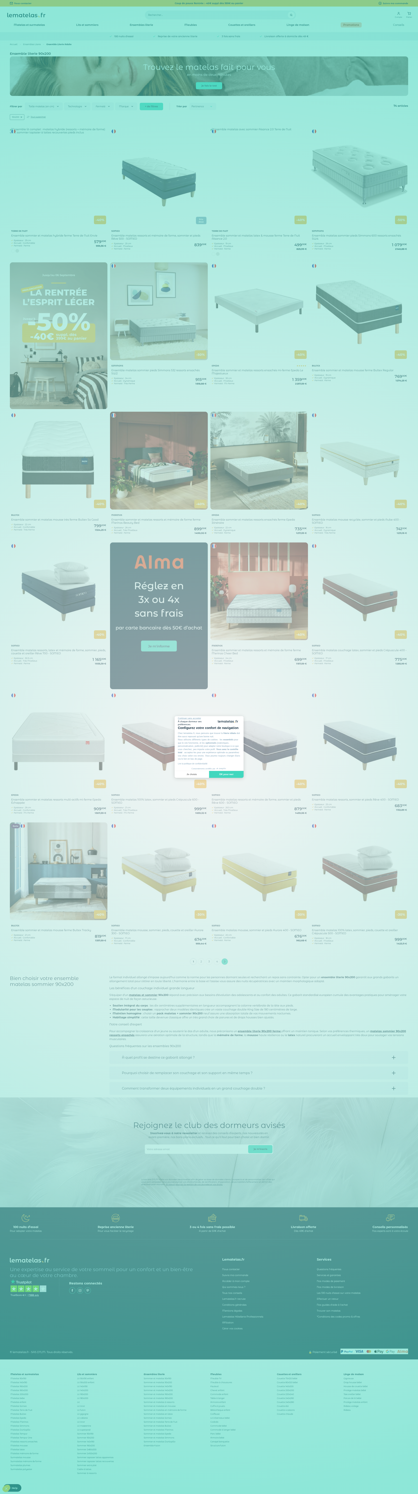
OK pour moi (226, 774)
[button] (6, 1488)
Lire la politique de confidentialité (192, 764)
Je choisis (192, 774)
